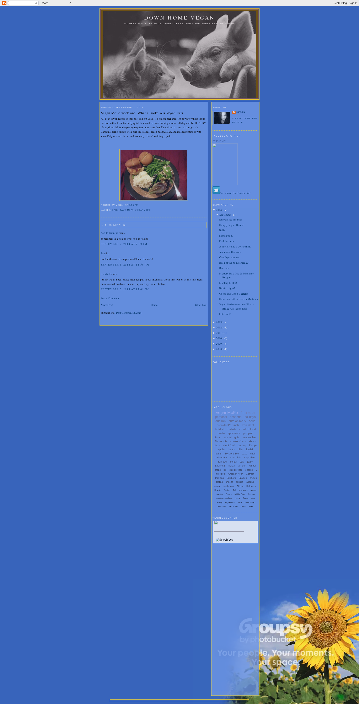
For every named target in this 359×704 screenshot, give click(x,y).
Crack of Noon (235, 474)
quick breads (235, 470)
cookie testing (249, 502)
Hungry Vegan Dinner (231, 225)
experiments (222, 506)
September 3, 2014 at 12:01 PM (125, 289)
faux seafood (233, 506)
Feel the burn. (227, 241)
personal (221, 417)
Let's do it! (225, 314)
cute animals (237, 421)
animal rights (232, 437)
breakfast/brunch (228, 425)
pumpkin (248, 433)
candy (237, 498)
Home (154, 305)
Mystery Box (232, 453)
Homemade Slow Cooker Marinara (238, 299)
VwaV (240, 502)
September (225, 215)
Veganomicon (230, 502)
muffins (219, 494)
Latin (252, 498)
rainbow (222, 461)
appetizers (234, 433)
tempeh (242, 465)
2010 (219, 338)
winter (252, 465)
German (250, 474)
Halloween (251, 486)
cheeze (229, 482)
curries (239, 482)
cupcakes (249, 457)
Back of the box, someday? (234, 262)
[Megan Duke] (225, 184)
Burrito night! (227, 288)
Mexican (219, 478)
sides (217, 486)
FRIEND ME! (219, 141)
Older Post (201, 305)
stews (252, 441)
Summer (251, 494)
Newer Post (107, 305)
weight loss (228, 486)
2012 (219, 327)
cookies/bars (238, 441)
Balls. (222, 230)
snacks (249, 470)
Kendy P (105, 274)
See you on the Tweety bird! (235, 193)
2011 (219, 333)
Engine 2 (220, 465)
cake (244, 453)
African (240, 486)
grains (253, 490)
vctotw (251, 506)
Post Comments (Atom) (129, 313)
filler (241, 449)
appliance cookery (224, 498)
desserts (236, 417)
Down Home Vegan (179, 17)
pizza (217, 445)
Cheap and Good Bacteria (233, 293)
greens (243, 506)
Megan (240, 112)
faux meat (126, 210)
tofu (242, 461)
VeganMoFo (143, 210)
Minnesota (221, 441)
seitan (233, 461)
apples (222, 449)
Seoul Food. (226, 236)
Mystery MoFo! (228, 283)
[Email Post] (139, 205)
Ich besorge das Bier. (230, 219)
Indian (231, 465)
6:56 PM (133, 205)
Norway (219, 502)
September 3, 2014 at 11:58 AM (125, 264)
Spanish (243, 478)
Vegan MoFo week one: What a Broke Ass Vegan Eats (142, 112)
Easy (115, 210)
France (229, 494)
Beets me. (224, 268)
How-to (217, 490)
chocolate (235, 457)
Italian (218, 453)
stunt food (229, 445)
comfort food (247, 429)
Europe (253, 445)
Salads (231, 429)
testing (242, 445)
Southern (231, 478)
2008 (219, 349)
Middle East (240, 494)
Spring (227, 490)
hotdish (220, 429)
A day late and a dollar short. (235, 246)
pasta (221, 433)
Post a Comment (110, 298)
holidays (250, 417)
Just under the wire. (230, 252)
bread (218, 470)
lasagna (250, 482)
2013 (219, 322)
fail (234, 490)
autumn (220, 421)
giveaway (243, 490)
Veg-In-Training (109, 233)
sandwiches (249, 437)
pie (225, 470)
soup (252, 421)
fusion (245, 498)
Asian (217, 437)
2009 (219, 343)
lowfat (249, 449)
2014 (219, 210)
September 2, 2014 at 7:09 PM (124, 244)
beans (232, 449)
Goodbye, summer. (229, 257)
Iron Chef (248, 425)
